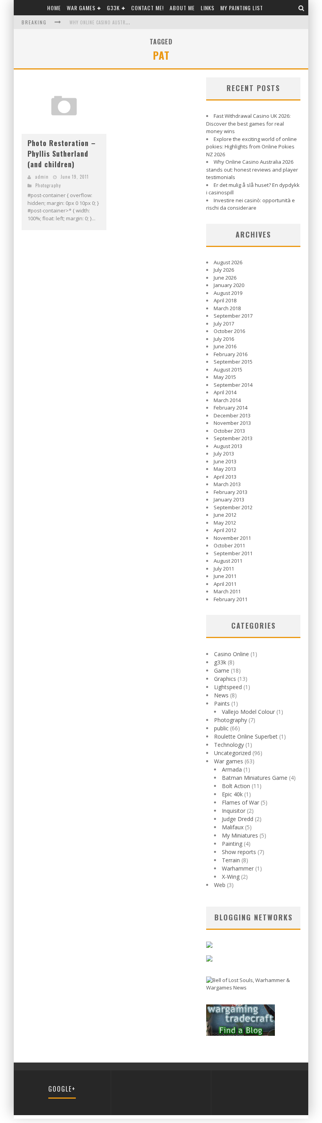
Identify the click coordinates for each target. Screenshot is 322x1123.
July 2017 (224, 323)
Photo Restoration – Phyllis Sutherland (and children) (61, 153)
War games (81, 8)
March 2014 (227, 400)
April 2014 (225, 392)
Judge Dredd (237, 819)
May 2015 (225, 376)
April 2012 (225, 530)
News (221, 695)
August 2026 (228, 262)
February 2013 (230, 492)
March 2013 (227, 484)
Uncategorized (232, 753)
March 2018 (227, 308)
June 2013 (225, 461)
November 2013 (232, 422)
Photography (48, 185)
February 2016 (230, 354)
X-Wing (231, 876)
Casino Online (231, 654)
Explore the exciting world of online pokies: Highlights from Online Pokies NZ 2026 (251, 146)
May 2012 (225, 522)
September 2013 (233, 438)
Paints (222, 703)
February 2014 (230, 407)
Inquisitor (233, 810)
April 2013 (225, 476)
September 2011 (233, 553)
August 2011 (228, 560)
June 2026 (225, 277)
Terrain (231, 860)
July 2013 (224, 453)
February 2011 (230, 599)
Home (54, 8)
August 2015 (228, 369)
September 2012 (233, 507)
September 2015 (233, 361)
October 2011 (229, 545)
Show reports (239, 852)
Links (207, 8)
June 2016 (225, 346)
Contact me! (147, 8)
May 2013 (225, 468)
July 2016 (224, 338)
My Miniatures (240, 835)
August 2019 (228, 292)
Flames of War (240, 802)
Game (221, 670)
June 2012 (225, 514)
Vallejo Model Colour (248, 711)
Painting (232, 843)
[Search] (301, 7)
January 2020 (229, 285)
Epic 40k (232, 794)
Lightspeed (228, 687)
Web (219, 885)
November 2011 (232, 537)
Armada (232, 769)
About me (182, 8)
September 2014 (233, 384)
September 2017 (233, 315)
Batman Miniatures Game (254, 777)
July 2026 (224, 269)
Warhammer (238, 868)
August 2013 (228, 446)
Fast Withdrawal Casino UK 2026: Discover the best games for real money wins (248, 123)
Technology (229, 744)
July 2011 (224, 568)
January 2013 (229, 499)
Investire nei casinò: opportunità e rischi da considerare (250, 204)
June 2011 (225, 576)
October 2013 (229, 430)
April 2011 (225, 583)
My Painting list (241, 8)
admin (42, 177)
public (221, 728)
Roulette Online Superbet (246, 736)
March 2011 (227, 591)
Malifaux (232, 827)
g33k (113, 8)
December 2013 (232, 415)
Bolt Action (236, 786)
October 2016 (229, 331)
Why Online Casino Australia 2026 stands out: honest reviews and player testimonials (252, 169)
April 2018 (225, 300)
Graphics (225, 678)
